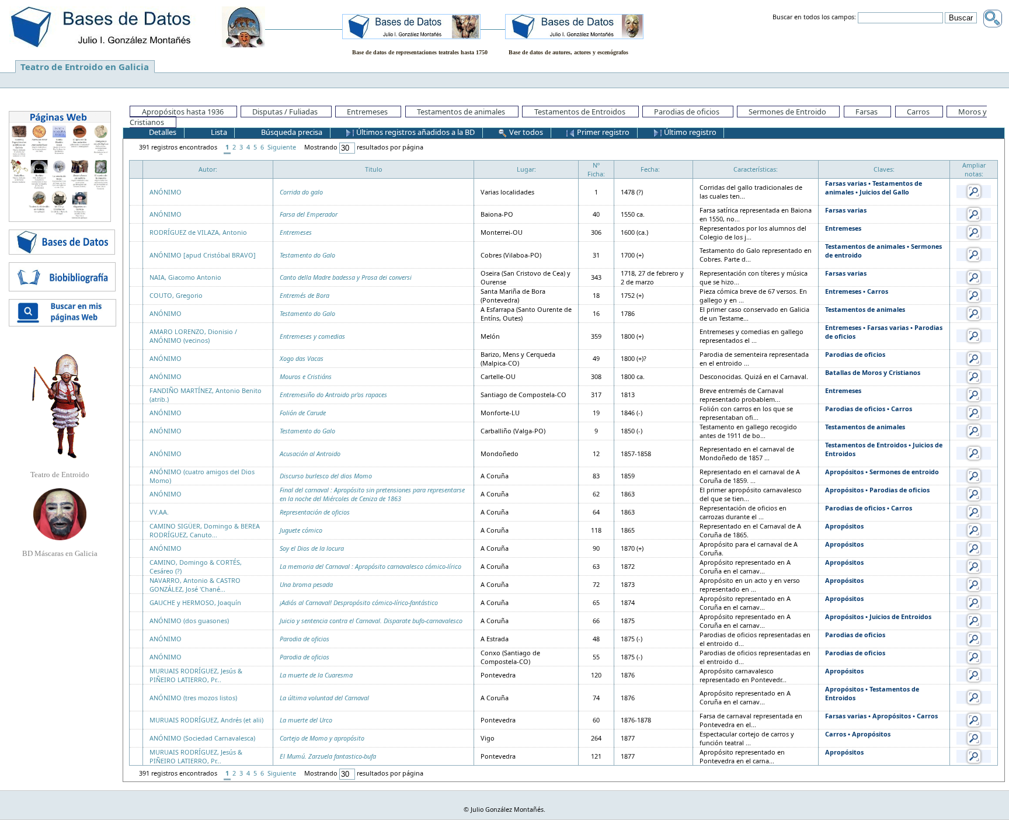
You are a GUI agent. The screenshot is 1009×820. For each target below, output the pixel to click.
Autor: (208, 169)
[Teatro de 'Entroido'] (59, 406)
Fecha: (650, 169)
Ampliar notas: (974, 169)
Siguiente (281, 147)
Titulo (373, 169)
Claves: (884, 169)
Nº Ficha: (596, 169)
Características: (755, 169)
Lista (218, 132)
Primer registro (602, 132)
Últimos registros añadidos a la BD (414, 132)
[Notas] (974, 190)
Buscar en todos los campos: (814, 17)
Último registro (689, 132)
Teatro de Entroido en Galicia (84, 66)
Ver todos (525, 132)
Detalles (161, 132)
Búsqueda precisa (290, 132)
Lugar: (526, 169)
